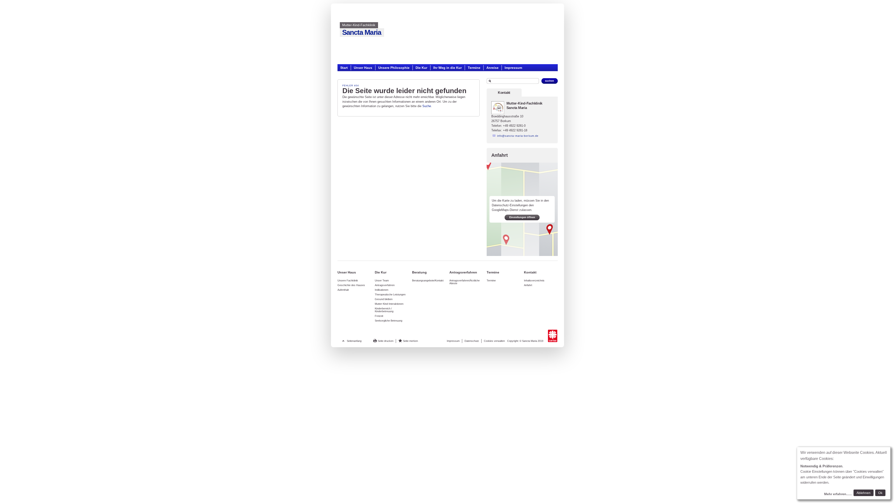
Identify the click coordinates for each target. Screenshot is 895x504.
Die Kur (421, 67)
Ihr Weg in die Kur (447, 67)
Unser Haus (363, 67)
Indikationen (381, 289)
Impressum (513, 67)
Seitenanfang (354, 341)
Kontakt (504, 92)
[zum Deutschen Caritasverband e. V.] (553, 336)
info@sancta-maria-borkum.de (518, 135)
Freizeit (379, 316)
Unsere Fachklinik (347, 280)
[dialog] (843, 473)
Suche (426, 106)
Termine (474, 67)
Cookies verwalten (494, 341)
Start (344, 67)
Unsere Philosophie (394, 67)
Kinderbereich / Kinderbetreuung (384, 310)
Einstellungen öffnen (522, 217)
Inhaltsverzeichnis (534, 280)
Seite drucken (385, 341)
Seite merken (410, 341)
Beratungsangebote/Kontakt (428, 280)
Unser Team (382, 280)
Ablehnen (864, 493)
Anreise (492, 67)
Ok (880, 493)
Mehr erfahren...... (838, 494)
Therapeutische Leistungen (390, 294)
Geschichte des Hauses (351, 285)
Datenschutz (472, 341)
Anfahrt (528, 285)
